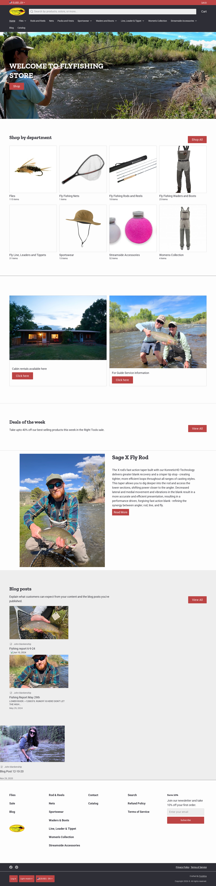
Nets (51, 21)
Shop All (197, 139)
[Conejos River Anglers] (17, 11)
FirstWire (203, 876)
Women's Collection (157, 21)
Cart (204, 11)
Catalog (21, 28)
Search (132, 795)
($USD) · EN (45, 879)
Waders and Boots (105, 21)
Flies (21, 21)
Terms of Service (138, 811)
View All (197, 428)
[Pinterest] (16, 867)
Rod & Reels (56, 795)
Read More (120, 512)
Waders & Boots (59, 820)
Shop (16, 86)
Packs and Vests (66, 21)
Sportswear (83, 21)
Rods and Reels (37, 21)
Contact (93, 795)
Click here (22, 376)
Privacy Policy (182, 867)
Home (12, 21)
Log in (204, 2)
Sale (12, 803)
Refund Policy (136, 803)
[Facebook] (10, 867)
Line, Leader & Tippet (131, 21)
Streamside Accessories (182, 21)
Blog (11, 28)
